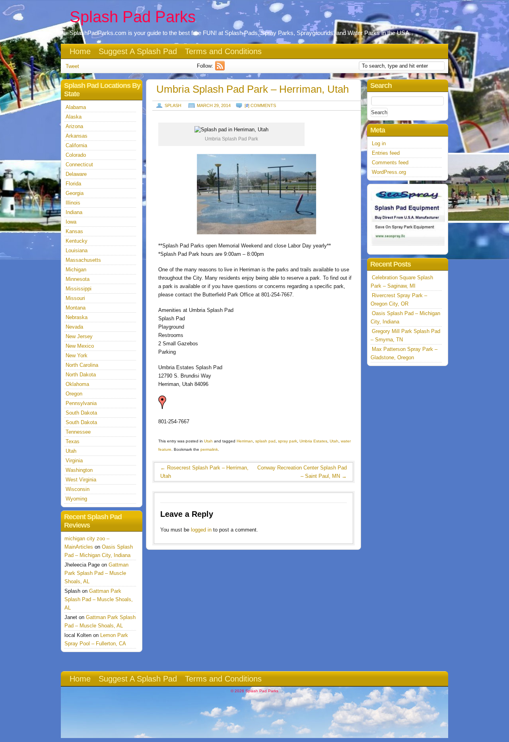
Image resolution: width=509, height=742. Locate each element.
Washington (79, 470)
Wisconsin (77, 489)
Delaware (76, 174)
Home (80, 51)
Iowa (71, 222)
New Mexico (80, 346)
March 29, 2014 (214, 105)
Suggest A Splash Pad (138, 51)
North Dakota (81, 375)
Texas (73, 441)
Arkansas (76, 136)
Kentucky (76, 241)
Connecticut (79, 164)
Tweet (72, 66)
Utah (208, 441)
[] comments (260, 105)
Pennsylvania (81, 403)
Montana (75, 308)
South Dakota (81, 413)
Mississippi (78, 289)
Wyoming (76, 499)
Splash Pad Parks (133, 16)
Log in (379, 143)
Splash (173, 105)
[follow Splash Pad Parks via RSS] (221, 69)
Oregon (74, 394)
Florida (73, 184)
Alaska (74, 117)
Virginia (74, 461)
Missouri (75, 298)
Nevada (74, 327)
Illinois (73, 203)
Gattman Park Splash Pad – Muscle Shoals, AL (96, 573)
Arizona (74, 126)
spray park (287, 441)
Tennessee (78, 432)
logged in (201, 530)
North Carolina (82, 365)
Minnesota (77, 279)
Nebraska (76, 317)
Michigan (76, 270)
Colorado (76, 155)
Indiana (74, 212)
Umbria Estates (313, 441)
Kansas (74, 231)
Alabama (76, 107)
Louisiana (76, 250)
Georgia (75, 193)
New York (76, 355)
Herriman (245, 441)
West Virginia (81, 480)
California (76, 145)
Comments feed (390, 163)
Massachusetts (83, 260)
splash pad (265, 441)
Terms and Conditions (223, 51)
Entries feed (386, 153)
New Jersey (79, 336)
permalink (209, 449)
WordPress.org (389, 172)
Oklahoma (77, 384)
